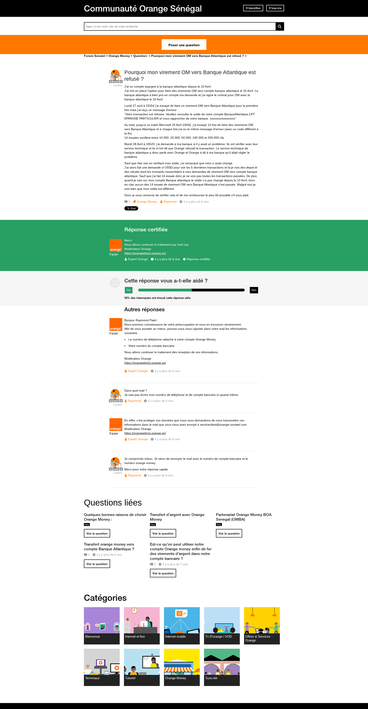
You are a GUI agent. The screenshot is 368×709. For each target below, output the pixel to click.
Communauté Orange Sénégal (143, 8)
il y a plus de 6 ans (167, 259)
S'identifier (253, 8)
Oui (128, 290)
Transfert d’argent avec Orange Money (177, 517)
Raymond (170, 201)
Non (254, 290)
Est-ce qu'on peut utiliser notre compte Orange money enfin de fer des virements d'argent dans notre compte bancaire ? (180, 551)
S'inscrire (275, 8)
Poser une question (184, 44)
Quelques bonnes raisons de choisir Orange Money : (115, 517)
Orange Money (147, 201)
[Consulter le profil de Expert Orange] (115, 250)
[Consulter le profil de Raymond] (115, 80)
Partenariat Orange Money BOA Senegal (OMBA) (244, 517)
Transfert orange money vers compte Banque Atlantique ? (109, 546)
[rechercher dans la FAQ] (280, 26)
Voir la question (97, 533)
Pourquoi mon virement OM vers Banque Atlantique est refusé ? (190, 75)
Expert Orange (138, 259)
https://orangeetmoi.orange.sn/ (145, 253)
